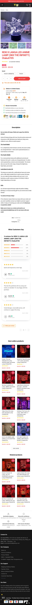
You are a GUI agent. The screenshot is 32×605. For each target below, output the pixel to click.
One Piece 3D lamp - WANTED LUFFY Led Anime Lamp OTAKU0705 (23, 500)
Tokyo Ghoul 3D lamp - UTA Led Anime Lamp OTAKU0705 (8, 412)
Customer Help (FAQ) (6, 576)
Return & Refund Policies (7, 571)
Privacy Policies (5, 554)
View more (16, 448)
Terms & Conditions (6, 552)
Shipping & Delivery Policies (8, 567)
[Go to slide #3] (22, 46)
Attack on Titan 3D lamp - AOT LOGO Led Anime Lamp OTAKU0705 (23, 361)
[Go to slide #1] (5, 46)
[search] (27, 5)
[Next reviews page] (28, 330)
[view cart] (30, 5)
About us (3, 550)
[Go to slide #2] (13, 46)
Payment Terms (5, 569)
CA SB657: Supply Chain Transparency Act (12, 559)
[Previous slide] (3, 27)
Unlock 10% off (3, 598)
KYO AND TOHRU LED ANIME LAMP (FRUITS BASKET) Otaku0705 (22, 438)
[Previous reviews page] (20, 330)
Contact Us (4, 573)
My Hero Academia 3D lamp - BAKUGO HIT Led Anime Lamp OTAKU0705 (8, 500)
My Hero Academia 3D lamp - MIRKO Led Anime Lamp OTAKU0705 (8, 386)
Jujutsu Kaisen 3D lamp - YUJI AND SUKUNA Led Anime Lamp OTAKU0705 (23, 474)
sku (7, 10)
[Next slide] (29, 27)
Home (2, 10)
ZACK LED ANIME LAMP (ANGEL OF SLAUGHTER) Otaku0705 (8, 438)
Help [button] (29, 603)
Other (18, 220)
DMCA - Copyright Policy (7, 557)
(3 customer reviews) (14, 61)
